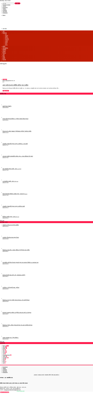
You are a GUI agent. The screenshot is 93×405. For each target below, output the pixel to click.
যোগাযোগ (35, 374)
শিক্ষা (4, 56)
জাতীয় (4, 46)
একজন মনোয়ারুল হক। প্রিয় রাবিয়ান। (11, 337)
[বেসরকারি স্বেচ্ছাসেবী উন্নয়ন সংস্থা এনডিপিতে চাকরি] (9, 205)
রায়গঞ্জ (6, 45)
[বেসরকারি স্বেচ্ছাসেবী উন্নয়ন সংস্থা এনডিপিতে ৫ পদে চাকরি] (9, 142)
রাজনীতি (4, 49)
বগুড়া (3, 363)
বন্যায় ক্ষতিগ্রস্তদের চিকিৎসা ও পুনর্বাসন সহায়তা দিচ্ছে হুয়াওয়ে (15, 118)
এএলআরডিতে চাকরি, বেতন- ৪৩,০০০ (10, 181)
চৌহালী (6, 42)
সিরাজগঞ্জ (5, 33)
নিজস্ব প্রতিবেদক (6, 80)
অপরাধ (4, 51)
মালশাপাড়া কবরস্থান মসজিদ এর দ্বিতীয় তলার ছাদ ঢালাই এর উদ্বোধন (17, 312)
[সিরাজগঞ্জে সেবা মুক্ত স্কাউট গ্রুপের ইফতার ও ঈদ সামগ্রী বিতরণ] (9, 298)
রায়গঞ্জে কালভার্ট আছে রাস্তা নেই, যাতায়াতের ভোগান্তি (14, 275)
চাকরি (4, 58)
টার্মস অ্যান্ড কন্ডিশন (55, 374)
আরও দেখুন (2, 220)
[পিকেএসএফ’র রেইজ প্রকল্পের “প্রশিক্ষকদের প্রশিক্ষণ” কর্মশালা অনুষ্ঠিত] (9, 129)
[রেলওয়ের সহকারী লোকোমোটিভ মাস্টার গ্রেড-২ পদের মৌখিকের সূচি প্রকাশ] (9, 154)
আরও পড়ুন (5, 90)
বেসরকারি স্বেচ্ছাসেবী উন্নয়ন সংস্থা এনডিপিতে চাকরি (14, 206)
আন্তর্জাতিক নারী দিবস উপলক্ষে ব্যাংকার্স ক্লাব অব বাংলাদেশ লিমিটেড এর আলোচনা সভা (20, 262)
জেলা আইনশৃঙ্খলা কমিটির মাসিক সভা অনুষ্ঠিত (15, 85)
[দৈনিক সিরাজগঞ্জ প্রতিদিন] (6, 26)
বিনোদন (4, 53)
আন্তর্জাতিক (5, 48)
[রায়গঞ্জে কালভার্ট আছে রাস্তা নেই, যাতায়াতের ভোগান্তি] (9, 273)
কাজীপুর (6, 37)
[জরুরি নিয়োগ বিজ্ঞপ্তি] (9, 104)
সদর (6, 34)
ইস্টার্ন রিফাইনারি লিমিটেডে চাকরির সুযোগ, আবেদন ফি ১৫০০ (15, 193)
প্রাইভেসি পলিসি (48, 374)
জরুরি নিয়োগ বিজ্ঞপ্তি (7, 106)
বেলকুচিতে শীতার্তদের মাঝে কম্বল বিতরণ (11, 237)
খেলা (4, 54)
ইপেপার (4, 59)
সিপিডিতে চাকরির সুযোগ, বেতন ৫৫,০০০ (11, 216)
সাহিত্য (4, 351)
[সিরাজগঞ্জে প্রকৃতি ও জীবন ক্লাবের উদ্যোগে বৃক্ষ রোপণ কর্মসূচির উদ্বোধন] (9, 323)
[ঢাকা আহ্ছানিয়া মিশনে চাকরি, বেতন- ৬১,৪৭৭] (9, 167)
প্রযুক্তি (4, 356)
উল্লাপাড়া (7, 38)
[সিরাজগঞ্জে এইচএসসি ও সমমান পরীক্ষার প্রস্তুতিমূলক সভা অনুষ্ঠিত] (9, 248)
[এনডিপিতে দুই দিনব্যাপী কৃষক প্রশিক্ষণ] (9, 286)
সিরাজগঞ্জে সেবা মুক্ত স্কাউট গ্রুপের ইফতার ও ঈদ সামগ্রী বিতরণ (16, 300)
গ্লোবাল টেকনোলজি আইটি (20, 391)
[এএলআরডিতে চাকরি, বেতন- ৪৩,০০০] (9, 180)
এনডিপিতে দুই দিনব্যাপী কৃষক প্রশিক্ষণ (11, 287)
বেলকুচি (6, 41)
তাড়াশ (6, 43)
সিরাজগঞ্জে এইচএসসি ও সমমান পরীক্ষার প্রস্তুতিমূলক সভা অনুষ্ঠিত (16, 250)
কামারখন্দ (6, 35)
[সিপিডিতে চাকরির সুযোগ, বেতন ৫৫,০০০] (9, 215)
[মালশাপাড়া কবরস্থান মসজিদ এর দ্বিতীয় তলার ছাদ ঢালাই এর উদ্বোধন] (9, 311)
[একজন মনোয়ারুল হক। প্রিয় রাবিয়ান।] (9, 336)
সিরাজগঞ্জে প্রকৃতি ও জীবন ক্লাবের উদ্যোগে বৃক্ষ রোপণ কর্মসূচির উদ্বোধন (17, 325)
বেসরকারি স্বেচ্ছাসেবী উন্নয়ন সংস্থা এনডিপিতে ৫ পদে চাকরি (15, 143)
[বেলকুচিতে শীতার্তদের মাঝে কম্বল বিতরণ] (9, 236)
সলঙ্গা (3, 360)
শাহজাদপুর (7, 39)
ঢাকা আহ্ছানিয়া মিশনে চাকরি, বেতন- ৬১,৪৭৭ (12, 168)
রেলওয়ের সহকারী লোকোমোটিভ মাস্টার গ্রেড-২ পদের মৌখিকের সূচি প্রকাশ (18, 156)
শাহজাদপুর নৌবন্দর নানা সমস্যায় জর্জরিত (11, 225)
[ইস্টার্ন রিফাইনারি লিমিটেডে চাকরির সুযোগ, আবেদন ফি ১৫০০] (9, 192)
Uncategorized (6, 355)
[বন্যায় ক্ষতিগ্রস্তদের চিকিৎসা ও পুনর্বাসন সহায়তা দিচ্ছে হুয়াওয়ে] (9, 117)
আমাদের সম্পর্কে (41, 374)
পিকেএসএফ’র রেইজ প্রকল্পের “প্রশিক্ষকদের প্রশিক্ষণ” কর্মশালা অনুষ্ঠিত (17, 131)
